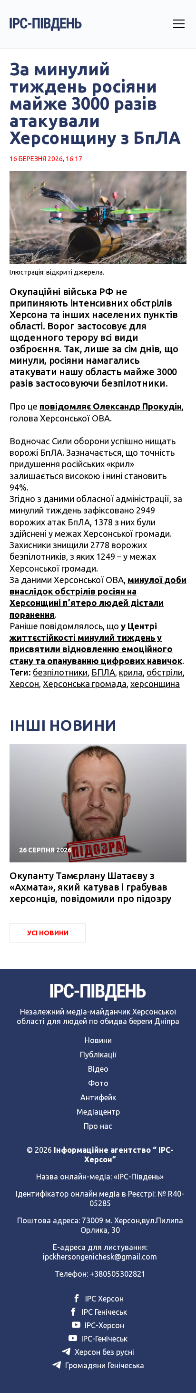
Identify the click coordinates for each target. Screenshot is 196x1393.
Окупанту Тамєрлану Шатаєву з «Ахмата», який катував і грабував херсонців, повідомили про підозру (90, 887)
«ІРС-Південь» (139, 1176)
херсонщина (155, 683)
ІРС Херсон (103, 1298)
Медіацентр (98, 1111)
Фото (98, 1083)
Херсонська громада (85, 683)
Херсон (24, 683)
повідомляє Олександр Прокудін (110, 406)
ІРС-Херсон (103, 1325)
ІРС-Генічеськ (103, 1338)
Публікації (98, 1054)
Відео (98, 1069)
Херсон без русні (103, 1352)
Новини (98, 1040)
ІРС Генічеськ (103, 1312)
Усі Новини (48, 933)
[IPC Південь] (46, 24)
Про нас (98, 1126)
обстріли (165, 672)
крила (131, 672)
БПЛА (103, 672)
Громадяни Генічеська (103, 1365)
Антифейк (98, 1097)
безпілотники (60, 672)
